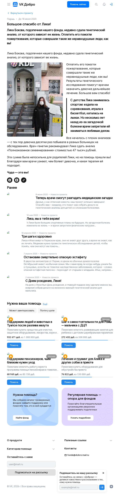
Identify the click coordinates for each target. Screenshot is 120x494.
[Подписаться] (101, 487)
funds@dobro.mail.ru (78, 455)
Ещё (45, 304)
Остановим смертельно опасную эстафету (55, 257)
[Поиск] (97, 4)
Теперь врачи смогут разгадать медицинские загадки (74, 198)
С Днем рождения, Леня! (43, 281)
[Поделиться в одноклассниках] (16, 180)
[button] (31, 440)
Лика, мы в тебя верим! (43, 218)
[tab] (22, 310)
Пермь (10, 19)
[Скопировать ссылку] (23, 180)
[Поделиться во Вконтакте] (9, 180)
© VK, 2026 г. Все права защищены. (26, 486)
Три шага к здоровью (37, 236)
